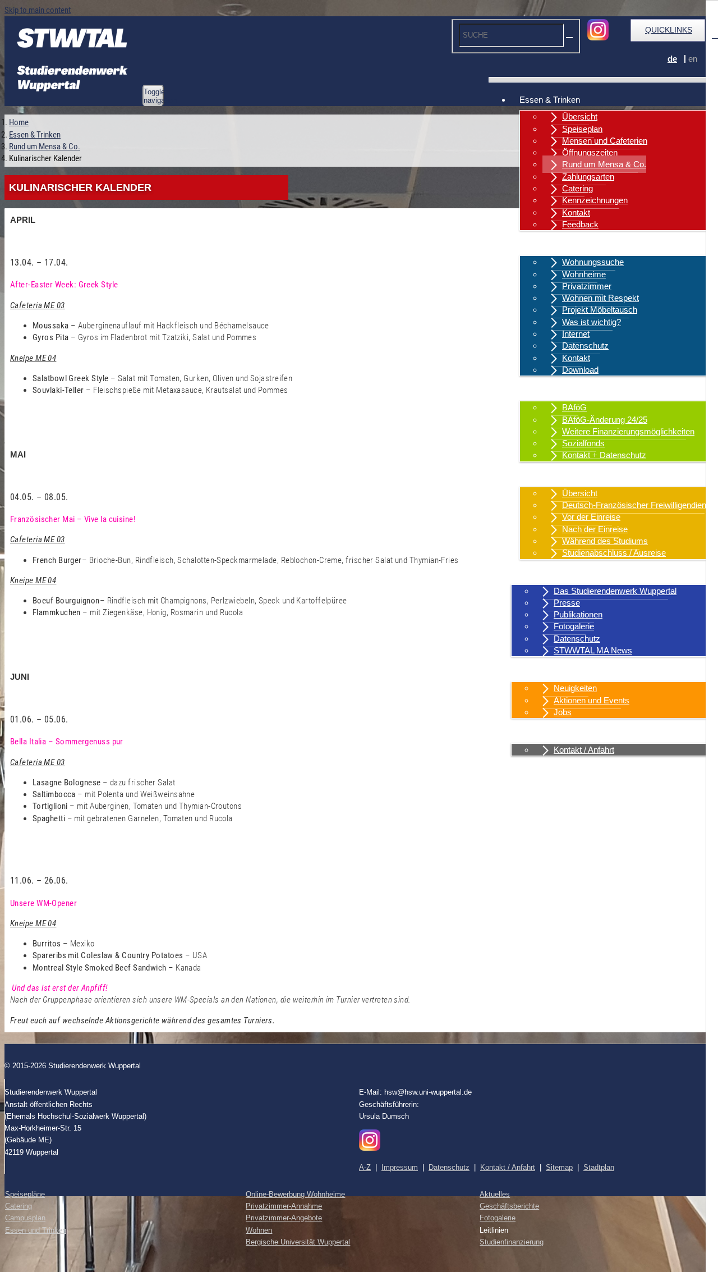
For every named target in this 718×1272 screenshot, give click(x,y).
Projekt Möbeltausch (599, 309)
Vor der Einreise (591, 516)
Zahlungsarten (588, 176)
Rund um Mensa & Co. (604, 164)
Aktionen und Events (591, 700)
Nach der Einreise (595, 529)
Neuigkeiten (575, 688)
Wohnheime (584, 274)
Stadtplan (598, 1167)
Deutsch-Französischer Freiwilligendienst (637, 505)
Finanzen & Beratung (557, 390)
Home (19, 122)
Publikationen (578, 614)
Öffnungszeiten (590, 152)
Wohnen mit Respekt (600, 298)
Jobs (563, 712)
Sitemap (559, 1167)
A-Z (365, 1167)
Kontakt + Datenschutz (604, 455)
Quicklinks (668, 29)
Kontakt (576, 212)
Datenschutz (585, 345)
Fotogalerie (574, 626)
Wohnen (534, 245)
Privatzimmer (586, 286)
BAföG (574, 407)
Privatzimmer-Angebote (284, 1218)
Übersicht (579, 116)
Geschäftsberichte (509, 1206)
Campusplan (25, 1218)
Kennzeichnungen (595, 200)
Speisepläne (25, 1194)
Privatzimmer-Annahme (284, 1206)
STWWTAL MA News (593, 650)
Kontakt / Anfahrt (549, 733)
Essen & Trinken (549, 99)
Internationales (546, 476)
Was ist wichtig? (591, 322)
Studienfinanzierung (512, 1242)
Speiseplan (582, 129)
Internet (576, 333)
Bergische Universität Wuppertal (298, 1242)
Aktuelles (536, 671)
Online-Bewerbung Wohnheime (295, 1194)
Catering (577, 188)
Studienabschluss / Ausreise (614, 552)
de (672, 58)
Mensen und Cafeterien (604, 140)
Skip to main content (37, 10)
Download (580, 369)
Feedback (580, 224)
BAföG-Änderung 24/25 (604, 419)
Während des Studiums (605, 541)
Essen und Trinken (35, 1230)
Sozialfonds (583, 443)
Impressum (399, 1167)
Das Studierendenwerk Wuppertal (615, 591)
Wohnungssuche (593, 262)
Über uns (536, 574)
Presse (567, 602)
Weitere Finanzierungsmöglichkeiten (628, 431)
